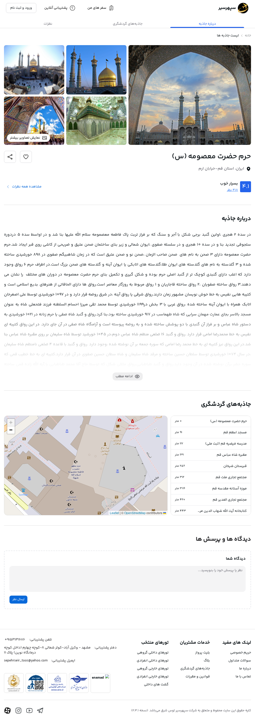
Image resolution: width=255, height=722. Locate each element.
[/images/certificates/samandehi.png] (14, 683)
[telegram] (40, 710)
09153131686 (15, 639)
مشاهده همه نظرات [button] (27, 186)
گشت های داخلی (156, 684)
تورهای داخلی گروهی (153, 652)
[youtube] (29, 710)
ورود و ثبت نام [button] (21, 8)
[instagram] (18, 710)
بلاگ (207, 660)
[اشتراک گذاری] (26, 157)
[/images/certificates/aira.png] (57, 683)
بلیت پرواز (202, 652)
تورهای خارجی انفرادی (153, 676)
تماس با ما (243, 676)
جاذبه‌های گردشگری (195, 668)
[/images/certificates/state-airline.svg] (79, 683)
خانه (248, 35)
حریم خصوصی (240, 652)
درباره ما (245, 668)
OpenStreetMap (135, 513)
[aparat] (7, 710)
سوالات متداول (239, 660)
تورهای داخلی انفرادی (153, 660)
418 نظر (232, 190)
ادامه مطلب (124, 376)
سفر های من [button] (96, 8)
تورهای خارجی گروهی (153, 668)
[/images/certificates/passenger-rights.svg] (35, 683)
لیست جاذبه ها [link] (228, 35)
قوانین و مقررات (198, 676)
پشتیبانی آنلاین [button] (55, 8)
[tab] (207, 24)
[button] (211, 421)
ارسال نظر (18, 599)
